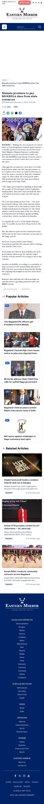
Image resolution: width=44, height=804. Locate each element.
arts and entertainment (22, 795)
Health (22, 698)
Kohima (22, 634)
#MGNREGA (26, 289)
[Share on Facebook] (20, 113)
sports (26, 786)
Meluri (22, 640)
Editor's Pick (22, 695)
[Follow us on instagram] (38, 2)
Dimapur (22, 627)
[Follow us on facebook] (33, 2)
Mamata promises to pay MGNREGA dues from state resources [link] (20, 84)
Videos (22, 742)
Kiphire (22, 630)
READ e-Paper (25, 2)
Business (22, 745)
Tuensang (22, 671)
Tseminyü (22, 667)
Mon (22, 647)
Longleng (22, 637)
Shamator (22, 664)
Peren (22, 657)
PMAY (4, 284)
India (22, 711)
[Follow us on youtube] (41, 2)
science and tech (22, 791)
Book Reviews (22, 732)
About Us (22, 762)
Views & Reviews (22, 725)
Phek (22, 661)
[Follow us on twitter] (36, 2)
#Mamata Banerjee (10, 289)
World (22, 708)
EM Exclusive (22, 688)
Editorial (22, 722)
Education (22, 691)
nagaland (18, 782)
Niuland (22, 651)
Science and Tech (22, 749)
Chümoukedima (22, 624)
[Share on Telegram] (7, 113)
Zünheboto (22, 678)
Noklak (22, 654)
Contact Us (22, 766)
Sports (22, 752)
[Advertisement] (22, 56)
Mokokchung (22, 644)
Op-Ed (22, 728)
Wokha (22, 674)
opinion (18, 786)
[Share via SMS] (16, 113)
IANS (9, 107)
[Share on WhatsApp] (12, 113)
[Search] (39, 26)
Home (4, 80)
